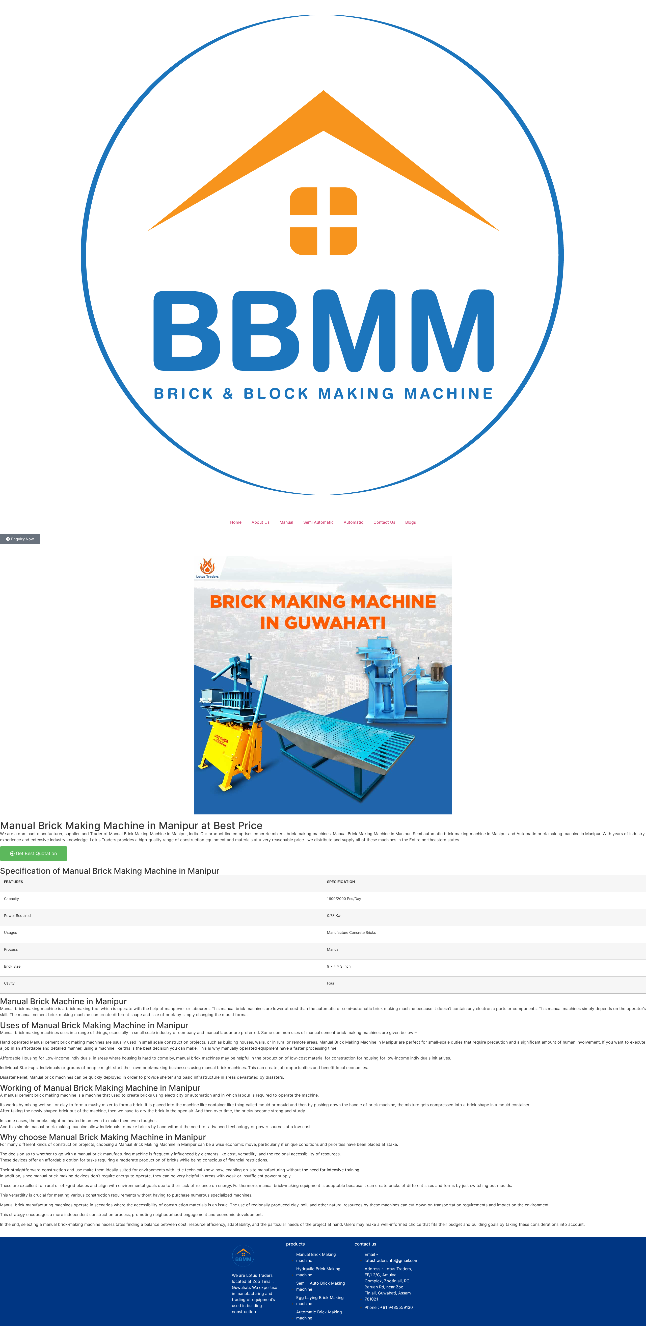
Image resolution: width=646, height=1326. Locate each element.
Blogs (410, 522)
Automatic (353, 522)
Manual (286, 522)
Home (235, 522)
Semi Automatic (318, 522)
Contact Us (384, 522)
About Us (261, 522)
